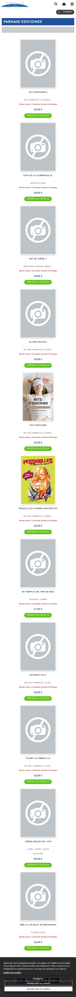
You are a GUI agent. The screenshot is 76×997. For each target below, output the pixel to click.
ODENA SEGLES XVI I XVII (38, 842)
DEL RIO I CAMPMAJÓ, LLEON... (38, 683)
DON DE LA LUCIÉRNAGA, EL (38, 175)
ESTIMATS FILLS (38, 675)
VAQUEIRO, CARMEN (38, 599)
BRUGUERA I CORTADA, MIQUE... (38, 266)
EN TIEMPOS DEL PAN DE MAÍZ (38, 592)
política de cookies (12, 972)
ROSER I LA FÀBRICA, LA (38, 758)
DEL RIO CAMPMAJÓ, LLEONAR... (38, 350)
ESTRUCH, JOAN (38, 932)
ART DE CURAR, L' (38, 259)
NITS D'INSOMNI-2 (38, 92)
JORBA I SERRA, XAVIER (38, 849)
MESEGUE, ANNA (38, 183)
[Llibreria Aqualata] (14, 4)
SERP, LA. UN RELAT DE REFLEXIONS (38, 925)
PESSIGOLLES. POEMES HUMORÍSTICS (38, 509)
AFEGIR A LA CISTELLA (38, 116)
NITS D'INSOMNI (38, 425)
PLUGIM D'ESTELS (38, 342)
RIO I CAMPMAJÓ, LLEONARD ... (38, 100)
